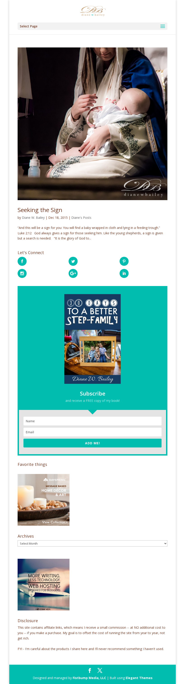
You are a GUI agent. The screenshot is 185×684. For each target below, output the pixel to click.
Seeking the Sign (40, 210)
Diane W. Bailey (33, 217)
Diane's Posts (81, 217)
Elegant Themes (139, 678)
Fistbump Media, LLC (89, 678)
